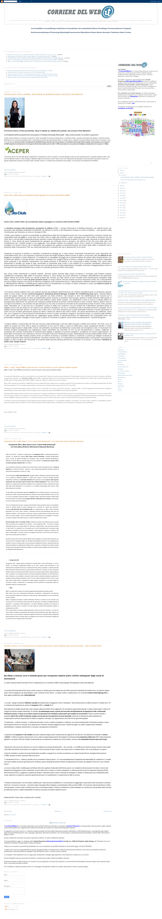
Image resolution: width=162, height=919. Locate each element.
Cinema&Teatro (122, 358)
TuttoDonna (121, 386)
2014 (121, 205)
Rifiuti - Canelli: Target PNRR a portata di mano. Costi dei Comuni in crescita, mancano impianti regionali (35, 61)
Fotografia (120, 369)
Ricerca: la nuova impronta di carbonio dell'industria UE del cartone (133, 266)
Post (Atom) (13, 815)
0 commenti (43, 176)
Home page (58, 811)
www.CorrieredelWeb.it (10, 170)
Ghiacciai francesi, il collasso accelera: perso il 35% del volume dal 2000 (26, 72)
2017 (121, 198)
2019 (121, 193)
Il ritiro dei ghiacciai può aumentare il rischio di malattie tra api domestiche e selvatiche (30, 70)
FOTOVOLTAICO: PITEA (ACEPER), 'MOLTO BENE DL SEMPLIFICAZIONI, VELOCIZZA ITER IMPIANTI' (35, 58)
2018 (121, 195)
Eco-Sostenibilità (122, 360)
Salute (119, 388)
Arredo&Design (122, 354)
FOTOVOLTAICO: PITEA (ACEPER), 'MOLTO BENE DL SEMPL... (138, 177)
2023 (121, 173)
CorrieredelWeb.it (122, 352)
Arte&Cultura (121, 356)
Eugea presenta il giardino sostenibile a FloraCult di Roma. (138, 257)
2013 (121, 208)
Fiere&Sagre (121, 364)
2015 (121, 203)
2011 (121, 212)
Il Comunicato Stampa (123, 371)
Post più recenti (8, 811)
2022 (121, 186)
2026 (121, 170)
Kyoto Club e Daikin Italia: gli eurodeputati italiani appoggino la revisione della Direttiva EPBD (32, 60)
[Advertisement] (38, 36)
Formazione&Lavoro (123, 367)
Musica (120, 381)
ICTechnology (121, 373)
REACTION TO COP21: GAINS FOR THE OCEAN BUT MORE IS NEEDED (136, 300)
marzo (123, 175)
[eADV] (151, 163)
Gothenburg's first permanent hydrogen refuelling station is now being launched (136, 307)
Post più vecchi (107, 811)
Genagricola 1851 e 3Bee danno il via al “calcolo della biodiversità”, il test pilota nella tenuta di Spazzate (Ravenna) (43, 441)
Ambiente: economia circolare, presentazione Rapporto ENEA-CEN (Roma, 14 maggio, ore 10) (32, 54)
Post (7, 906)
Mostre (119, 379)
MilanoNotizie (121, 377)
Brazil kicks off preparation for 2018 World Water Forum (131, 274)
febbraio (123, 183)
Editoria (120, 362)
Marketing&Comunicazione (125, 375)
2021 (121, 188)
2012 (121, 210)
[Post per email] (49, 176)
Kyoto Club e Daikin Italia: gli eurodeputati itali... (133, 180)
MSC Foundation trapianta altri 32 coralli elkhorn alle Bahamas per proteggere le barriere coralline (33, 75)
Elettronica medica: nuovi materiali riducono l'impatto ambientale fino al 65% (28, 77)
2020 (121, 191)
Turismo (120, 390)
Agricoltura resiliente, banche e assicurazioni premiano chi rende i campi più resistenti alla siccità (32, 74)
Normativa (120, 384)
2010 (121, 215)
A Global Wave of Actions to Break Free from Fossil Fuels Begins (133, 315)
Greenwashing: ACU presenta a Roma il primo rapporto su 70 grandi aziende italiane (29, 56)
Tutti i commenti (10, 909)
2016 (121, 200)
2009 (121, 217)
